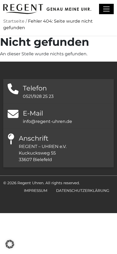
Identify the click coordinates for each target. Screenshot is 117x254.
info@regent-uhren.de (47, 121)
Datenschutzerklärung (82, 190)
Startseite (13, 21)
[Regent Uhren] (47, 9)
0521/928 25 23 (38, 96)
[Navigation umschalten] (106, 9)
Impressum (35, 190)
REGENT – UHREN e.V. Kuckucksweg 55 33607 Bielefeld (42, 153)
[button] (10, 244)
